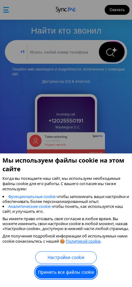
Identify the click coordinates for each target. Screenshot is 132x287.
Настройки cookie (66, 257)
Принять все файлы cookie (66, 272)
